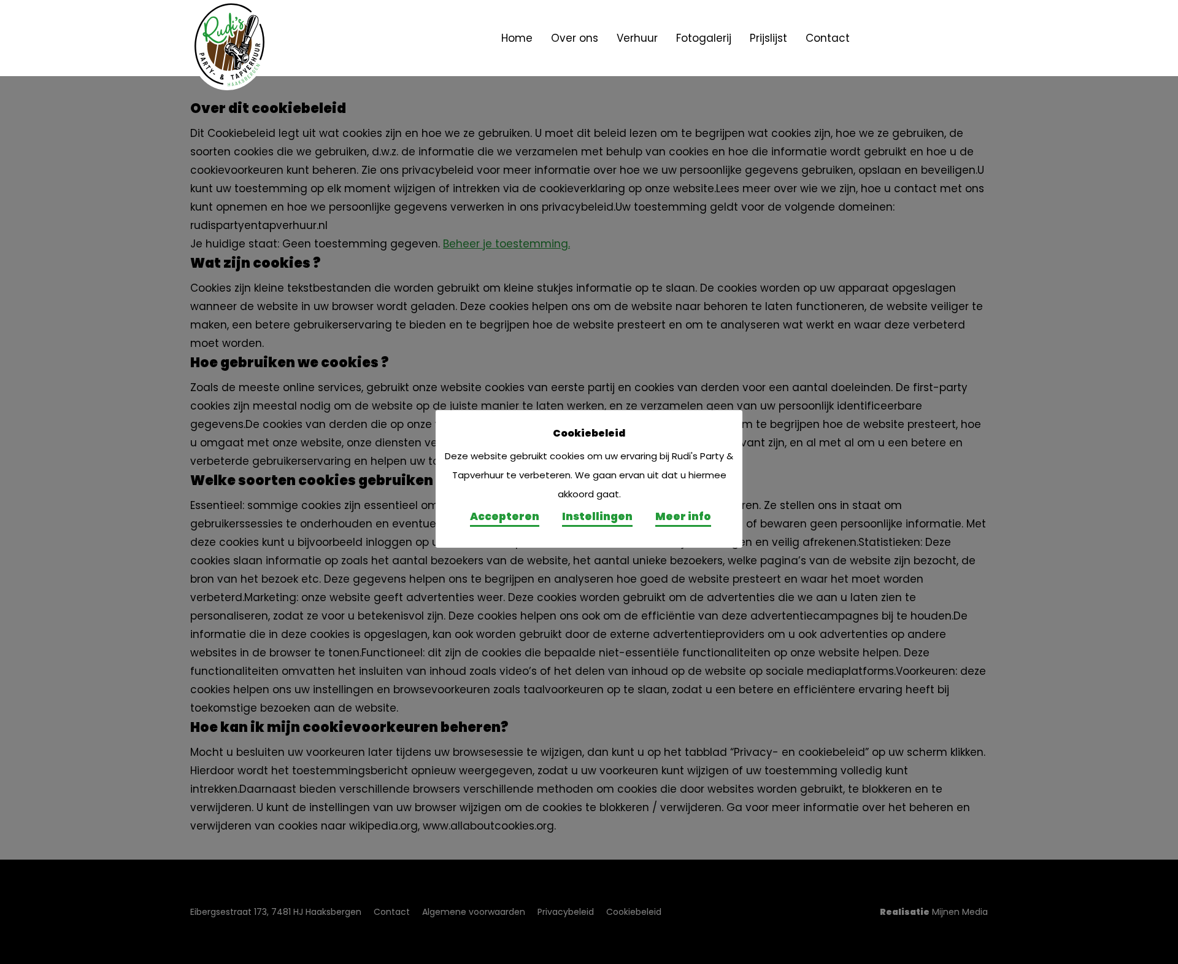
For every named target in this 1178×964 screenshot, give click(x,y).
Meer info (683, 516)
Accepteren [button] (504, 516)
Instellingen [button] (597, 516)
